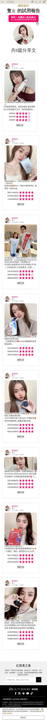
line (23, 693)
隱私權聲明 (7, 699)
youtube (27, 693)
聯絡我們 (23, 699)
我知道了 (23, 717)
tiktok (31, 693)
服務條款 (9, 713)
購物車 (44, 2)
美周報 (10, 2)
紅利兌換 (16, 699)
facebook (15, 693)
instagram (19, 693)
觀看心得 (20, 125)
